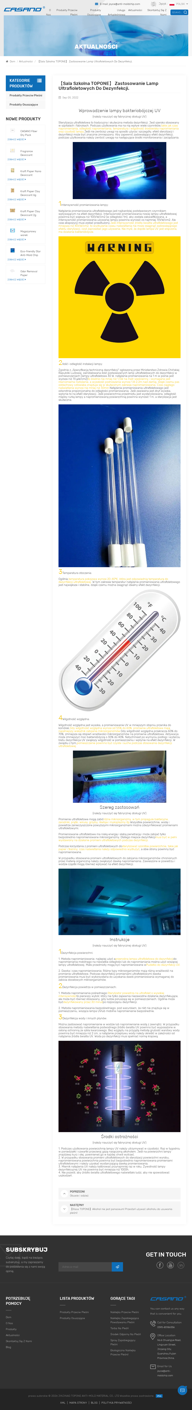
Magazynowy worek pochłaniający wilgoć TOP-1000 (30, 233)
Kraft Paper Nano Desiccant (30, 173)
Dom (12, 61)
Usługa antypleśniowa (116, 12)
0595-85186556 (166, 1327)
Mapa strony (78, 1402)
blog (8, 1347)
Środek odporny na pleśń (125, 1334)
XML (62, 1402)
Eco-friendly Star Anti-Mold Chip (30, 253)
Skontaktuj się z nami (156, 12)
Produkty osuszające (94, 12)
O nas (48, 12)
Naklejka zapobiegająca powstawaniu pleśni (124, 1320)
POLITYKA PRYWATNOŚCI (116, 1402)
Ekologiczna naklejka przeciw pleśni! (123, 1352)
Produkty (11, 1329)
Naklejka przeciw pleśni (124, 1312)
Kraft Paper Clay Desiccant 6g (30, 193)
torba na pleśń (119, 1328)
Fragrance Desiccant (26, 153)
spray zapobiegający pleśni (122, 1342)
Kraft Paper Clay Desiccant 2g (30, 213)
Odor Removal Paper (28, 273)
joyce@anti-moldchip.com (165, 1373)
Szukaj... (177, 12)
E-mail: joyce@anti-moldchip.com (120, 4)
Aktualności (135, 10)
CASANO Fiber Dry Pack (28, 133)
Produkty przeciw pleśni (66, 12)
